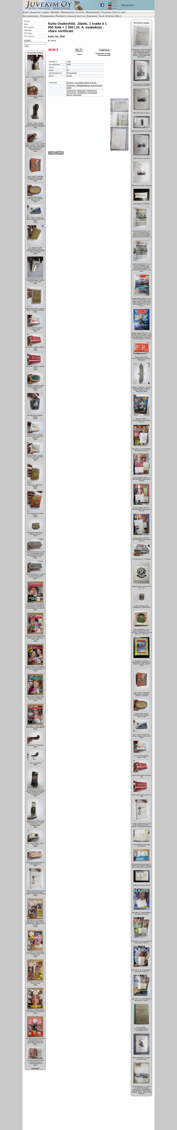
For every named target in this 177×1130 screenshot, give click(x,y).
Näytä (35, 79)
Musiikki (55, 12)
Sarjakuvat (35, 12)
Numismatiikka (47, 16)
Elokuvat (110, 16)
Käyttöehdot (29, 27)
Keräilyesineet (93, 12)
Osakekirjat (92, 16)
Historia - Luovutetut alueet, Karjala (81, 83)
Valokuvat (106, 12)
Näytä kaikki (35, 1068)
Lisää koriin (104, 50)
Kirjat (26, 12)
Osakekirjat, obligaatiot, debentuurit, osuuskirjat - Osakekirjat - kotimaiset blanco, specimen (81, 93)
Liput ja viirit (119, 12)
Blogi (26, 24)
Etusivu (27, 21)
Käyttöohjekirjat (31, 16)
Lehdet (45, 12)
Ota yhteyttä (29, 36)
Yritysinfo (28, 33)
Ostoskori (27, 30)
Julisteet (80, 12)
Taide (101, 16)
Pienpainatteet (67, 12)
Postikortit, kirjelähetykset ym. (70, 16)
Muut (118, 16)
